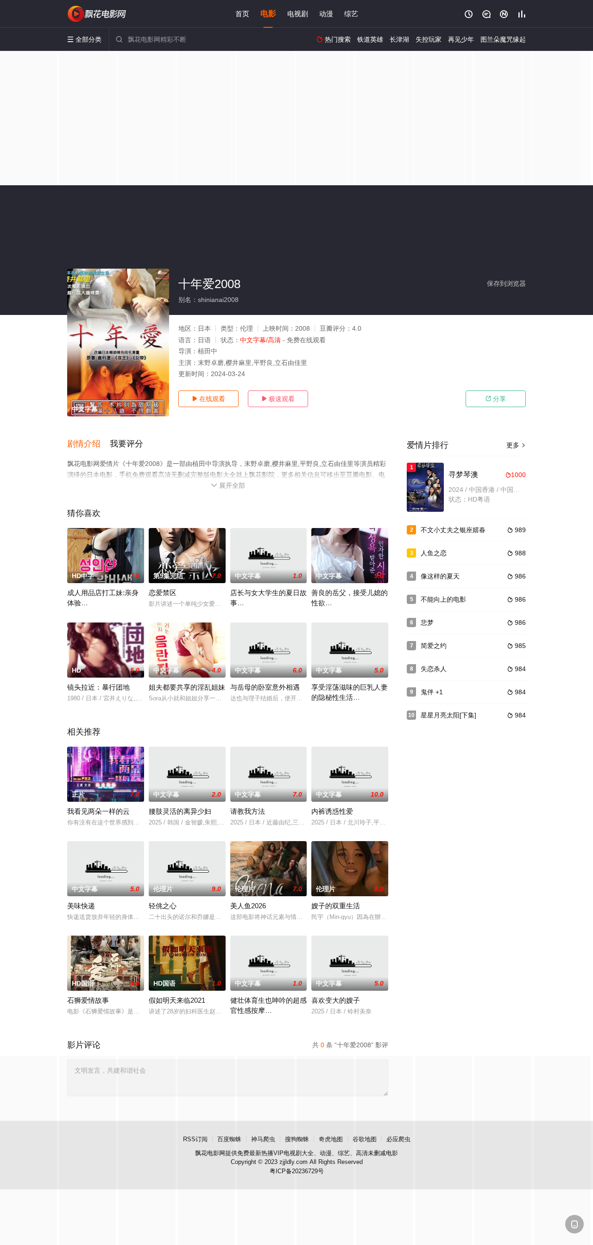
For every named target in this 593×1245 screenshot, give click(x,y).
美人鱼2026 (248, 906)
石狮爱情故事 (88, 1000)
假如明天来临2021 (177, 1000)
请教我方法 (247, 811)
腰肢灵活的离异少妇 (180, 811)
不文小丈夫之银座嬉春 (453, 530)
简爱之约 (434, 645)
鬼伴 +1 (432, 692)
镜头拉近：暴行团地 (98, 687)
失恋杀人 (434, 669)
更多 (516, 445)
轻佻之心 (163, 906)
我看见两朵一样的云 (98, 811)
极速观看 (278, 398)
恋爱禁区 (163, 593)
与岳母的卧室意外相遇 (265, 687)
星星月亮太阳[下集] (448, 715)
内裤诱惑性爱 (332, 811)
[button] (88, 444)
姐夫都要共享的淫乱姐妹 (187, 687)
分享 (496, 398)
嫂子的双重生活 (335, 906)
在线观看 (208, 398)
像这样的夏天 (440, 576)
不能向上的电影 (443, 599)
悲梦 (427, 622)
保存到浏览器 (506, 283)
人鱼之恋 (434, 553)
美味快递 (81, 906)
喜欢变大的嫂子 (335, 1000)
